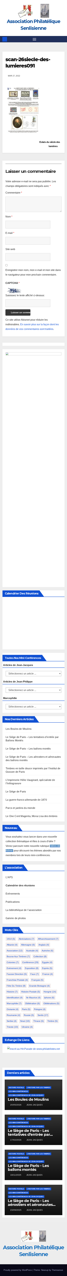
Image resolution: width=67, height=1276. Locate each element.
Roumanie (13, 1015)
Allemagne (28, 944)
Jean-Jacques (34, 1105)
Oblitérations (51, 1003)
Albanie (12, 944)
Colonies (13, 962)
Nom (8, 216)
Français (37, 980)
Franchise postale (17, 980)
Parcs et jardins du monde (20, 808)
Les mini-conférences (18, 1091)
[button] (63, 39)
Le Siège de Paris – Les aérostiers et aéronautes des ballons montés (30, 1204)
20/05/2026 (16, 1105)
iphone (49, 997)
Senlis (43, 1015)
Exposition (31, 968)
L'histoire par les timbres (38, 1087)
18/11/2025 (16, 1175)
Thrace (38, 1021)
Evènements (13, 893)
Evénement (14, 968)
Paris (26, 1009)
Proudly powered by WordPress (18, 1270)
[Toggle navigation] (34, 39)
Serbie (12, 1021)
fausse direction (17, 974)
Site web (10, 249)
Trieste (12, 1027)
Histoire (12, 991)
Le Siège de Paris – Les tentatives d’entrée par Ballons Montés (29, 1134)
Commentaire (13, 192)
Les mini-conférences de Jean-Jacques (26, 1095)
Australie (32, 950)
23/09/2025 (16, 1210)
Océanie (12, 1009)
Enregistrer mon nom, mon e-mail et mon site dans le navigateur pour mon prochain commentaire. (33, 272)
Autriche (47, 950)
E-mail (9, 233)
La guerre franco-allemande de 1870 (26, 799)
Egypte (47, 962)
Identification (15, 997)
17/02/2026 (16, 1140)
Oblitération (32, 1003)
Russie (29, 1015)
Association (15, 950)
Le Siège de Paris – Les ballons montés (28, 748)
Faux (34, 974)
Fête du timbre (16, 986)
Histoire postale (30, 991)
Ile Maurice (33, 997)
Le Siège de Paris (16, 791)
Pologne (39, 1009)
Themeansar (57, 1270)
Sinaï (25, 1021)
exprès (47, 968)
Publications (13, 902)
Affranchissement (48, 939)
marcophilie (14, 1003)
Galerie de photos (16, 918)
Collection (40, 956)
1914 (11, 939)
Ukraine (27, 1027)
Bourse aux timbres (18, 956)
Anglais (43, 944)
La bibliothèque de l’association (24, 910)
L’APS (9, 877)
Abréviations (26, 939)
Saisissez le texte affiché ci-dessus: (25, 295)
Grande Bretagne (39, 986)
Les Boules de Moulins (18, 729)
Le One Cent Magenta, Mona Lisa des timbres (31, 816)
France (47, 974)
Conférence (30, 962)
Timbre (52, 1021)
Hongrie (50, 991)
